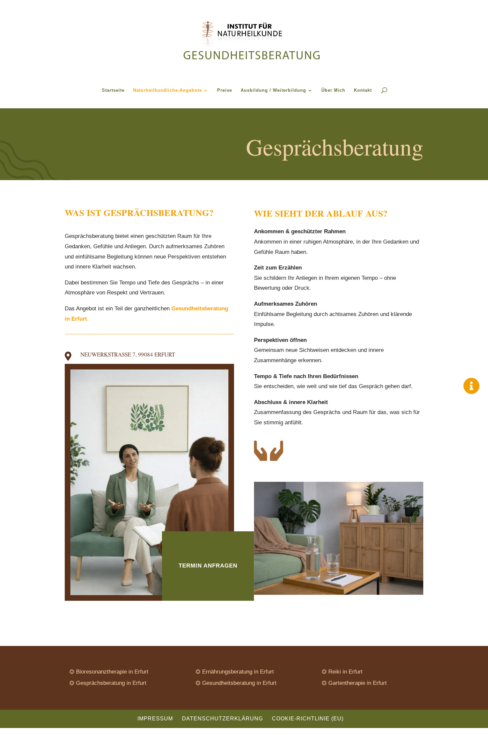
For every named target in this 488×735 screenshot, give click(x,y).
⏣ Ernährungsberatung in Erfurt (235, 672)
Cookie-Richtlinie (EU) (308, 718)
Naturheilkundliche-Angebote (167, 90)
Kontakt (363, 90)
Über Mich (333, 90)
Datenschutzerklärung (222, 718)
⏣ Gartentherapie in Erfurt (354, 683)
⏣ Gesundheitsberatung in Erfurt (236, 683)
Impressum (155, 718)
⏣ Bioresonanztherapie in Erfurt (108, 672)
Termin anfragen (208, 566)
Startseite (113, 90)
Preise (224, 90)
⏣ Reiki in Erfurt (342, 672)
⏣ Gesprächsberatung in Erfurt (107, 683)
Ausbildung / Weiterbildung (273, 90)
